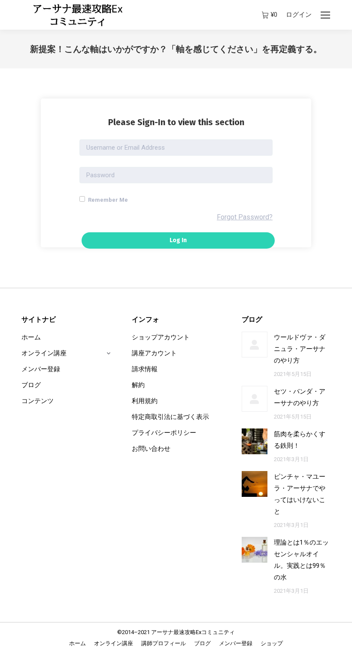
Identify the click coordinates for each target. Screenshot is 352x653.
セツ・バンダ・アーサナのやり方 (299, 397)
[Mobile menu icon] (325, 15)
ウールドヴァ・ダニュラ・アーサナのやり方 (299, 348)
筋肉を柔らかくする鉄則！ (299, 440)
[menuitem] (77, 643)
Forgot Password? (245, 217)
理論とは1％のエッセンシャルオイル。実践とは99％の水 (301, 560)
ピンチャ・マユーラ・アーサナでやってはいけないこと (299, 494)
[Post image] (254, 344)
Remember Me (107, 200)
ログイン (299, 14)
